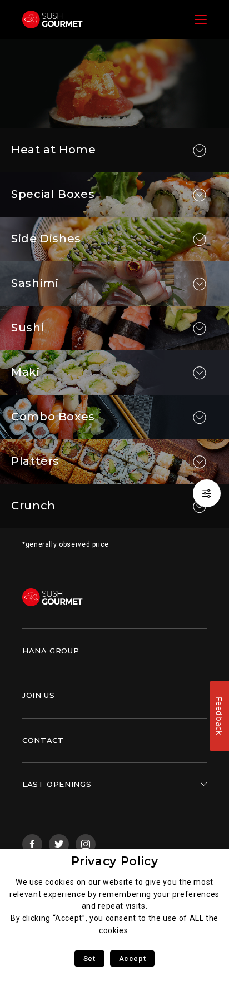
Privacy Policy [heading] (114, 861)
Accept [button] (132, 958)
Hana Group (50, 650)
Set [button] (89, 958)
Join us (38, 695)
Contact (42, 740)
